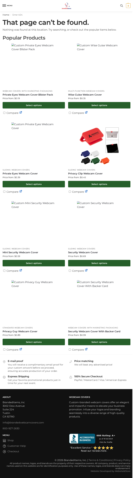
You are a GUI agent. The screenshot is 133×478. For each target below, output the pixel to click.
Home (6, 14)
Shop (10, 440)
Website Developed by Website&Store (110, 471)
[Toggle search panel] (121, 5)
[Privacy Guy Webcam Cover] (34, 302)
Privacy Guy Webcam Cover (20, 331)
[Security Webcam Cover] (99, 223)
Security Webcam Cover (83, 252)
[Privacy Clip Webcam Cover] (99, 144)
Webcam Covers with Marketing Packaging (28, 91)
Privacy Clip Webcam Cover (85, 173)
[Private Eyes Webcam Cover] (34, 144)
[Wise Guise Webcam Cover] (99, 66)
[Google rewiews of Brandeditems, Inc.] (99, 449)
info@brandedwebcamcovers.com (23, 422)
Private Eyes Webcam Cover (20, 173)
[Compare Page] (20, 112)
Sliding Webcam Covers (16, 170)
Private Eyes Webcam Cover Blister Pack (28, 94)
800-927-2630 (11, 428)
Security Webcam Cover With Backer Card (94, 331)
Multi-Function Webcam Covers (86, 91)
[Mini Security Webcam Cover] (34, 223)
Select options (34, 105)
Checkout (13, 451)
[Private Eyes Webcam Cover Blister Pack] (34, 66)
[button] (128, 5)
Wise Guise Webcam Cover (85, 94)
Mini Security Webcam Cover (20, 252)
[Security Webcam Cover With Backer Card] (99, 302)
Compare (12, 112)
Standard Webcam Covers (18, 328)
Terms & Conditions (100, 460)
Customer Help (16, 445)
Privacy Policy (122, 460)
